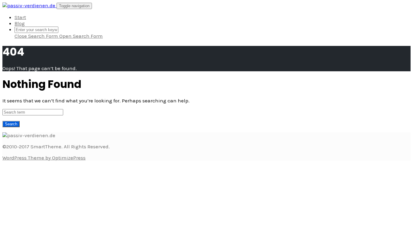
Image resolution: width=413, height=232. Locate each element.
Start (20, 17)
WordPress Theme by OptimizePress (44, 158)
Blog (20, 23)
